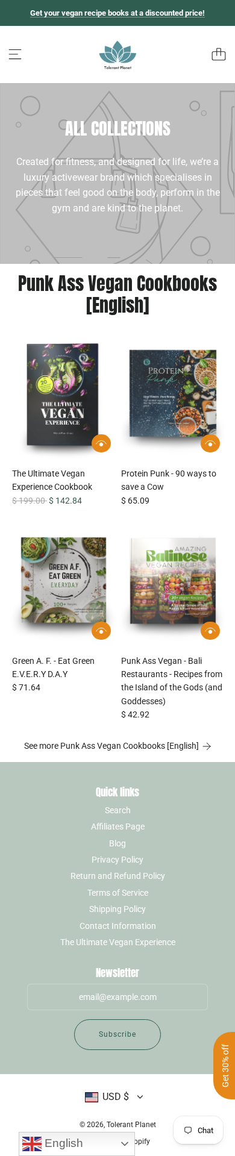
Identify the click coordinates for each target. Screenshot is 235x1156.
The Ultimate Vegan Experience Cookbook (52, 480)
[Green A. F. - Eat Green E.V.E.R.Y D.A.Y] (63, 584)
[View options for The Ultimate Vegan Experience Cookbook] (101, 443)
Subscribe (117, 1034)
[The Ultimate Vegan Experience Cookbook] (63, 397)
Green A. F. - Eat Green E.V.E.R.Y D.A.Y (53, 667)
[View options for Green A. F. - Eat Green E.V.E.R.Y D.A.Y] (101, 631)
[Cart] (218, 54)
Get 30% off (225, 1065)
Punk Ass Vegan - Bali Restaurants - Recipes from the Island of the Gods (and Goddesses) (171, 681)
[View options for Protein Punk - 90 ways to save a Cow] (210, 443)
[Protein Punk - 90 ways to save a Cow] (172, 397)
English (62, 1143)
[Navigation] (15, 54)
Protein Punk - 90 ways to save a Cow (168, 480)
